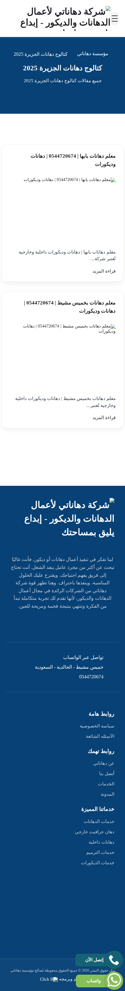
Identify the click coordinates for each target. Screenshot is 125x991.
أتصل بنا (106, 773)
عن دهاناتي (103, 763)
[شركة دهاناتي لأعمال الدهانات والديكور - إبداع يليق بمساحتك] (58, 18)
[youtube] (62, 624)
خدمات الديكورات (97, 862)
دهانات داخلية (101, 842)
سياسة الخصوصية (97, 726)
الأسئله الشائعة (100, 736)
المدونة (107, 794)
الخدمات (106, 783)
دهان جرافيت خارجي (94, 831)
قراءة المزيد (104, 271)
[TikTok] (35, 624)
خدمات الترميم (100, 852)
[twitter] (76, 624)
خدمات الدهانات (99, 821)
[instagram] (48, 624)
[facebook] (90, 624)
